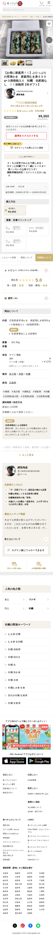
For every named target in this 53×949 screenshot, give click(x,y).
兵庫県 (41, 895)
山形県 (17, 877)
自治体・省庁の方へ (36, 812)
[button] (26, 279)
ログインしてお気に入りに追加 (28, 148)
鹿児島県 (18, 913)
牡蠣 (28, 374)
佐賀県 (5, 910)
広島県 (12, 383)
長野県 (41, 888)
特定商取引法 (8, 846)
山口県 (29, 902)
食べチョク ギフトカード (37, 847)
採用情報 (6, 860)
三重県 (41, 891)
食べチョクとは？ (10, 780)
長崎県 (17, 910)
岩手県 (29, 873)
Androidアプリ (33, 860)
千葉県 (41, 880)
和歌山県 (18, 899)
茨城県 (41, 877)
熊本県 (29, 910)
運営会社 (6, 825)
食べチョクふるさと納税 (37, 825)
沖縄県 (29, 913)
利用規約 (6, 838)
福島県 (29, 877)
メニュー (49, 5)
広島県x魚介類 (11, 396)
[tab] (9, 257)
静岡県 (17, 891)
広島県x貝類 (28, 396)
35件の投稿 (39, 111)
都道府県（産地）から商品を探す (18, 868)
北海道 (5, 873)
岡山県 (5, 902)
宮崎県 (5, 913)
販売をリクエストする (26, 136)
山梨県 (29, 888)
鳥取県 (29, 899)
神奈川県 (18, 884)
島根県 (41, 899)
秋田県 (5, 877)
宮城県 (41, 873)
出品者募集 (32, 780)
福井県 (17, 888)
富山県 (41, 884)
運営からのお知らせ (11, 834)
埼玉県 (29, 880)
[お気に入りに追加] (49, 23)
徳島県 (41, 902)
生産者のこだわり (14, 484)
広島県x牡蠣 (44, 396)
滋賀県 (5, 895)
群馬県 (17, 880)
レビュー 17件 (27, 111)
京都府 (17, 895)
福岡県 (41, 906)
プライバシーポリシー (11, 842)
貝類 (21, 374)
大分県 (41, 910)
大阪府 (29, 895)
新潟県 (29, 884)
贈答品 (27, 391)
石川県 (5, 888)
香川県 (5, 906)
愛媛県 (17, 906)
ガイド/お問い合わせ (11, 829)
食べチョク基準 (9, 784)
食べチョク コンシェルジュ (38, 836)
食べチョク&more (35, 851)
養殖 (7, 391)
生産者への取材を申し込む (38, 794)
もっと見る (28, 455)
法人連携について (35, 807)
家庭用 (38, 391)
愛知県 (29, 891)
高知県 (29, 906)
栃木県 (5, 880)
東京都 (5, 884)
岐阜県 (5, 891)
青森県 (17, 873)
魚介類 (12, 374)
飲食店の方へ (8, 793)
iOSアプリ (32, 855)
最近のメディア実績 (15, 514)
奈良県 (5, 899)
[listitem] (14, 599)
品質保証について (10, 788)
